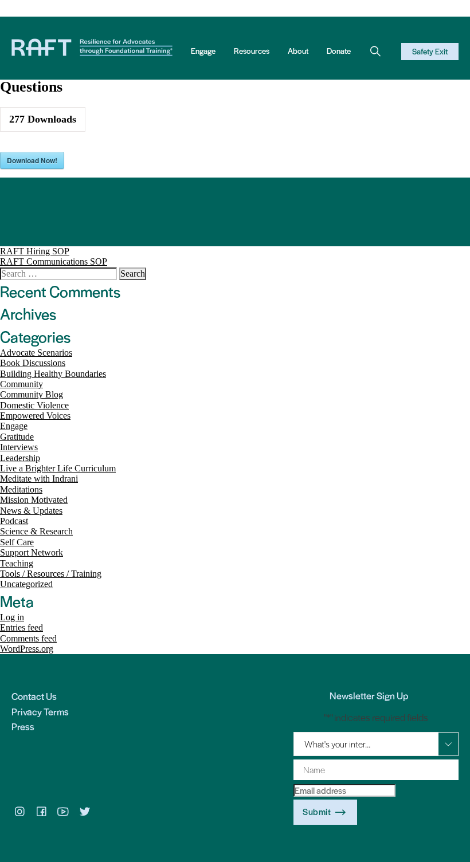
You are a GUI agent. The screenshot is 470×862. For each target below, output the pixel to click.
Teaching (16, 563)
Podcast (14, 521)
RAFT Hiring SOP (34, 251)
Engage (203, 50)
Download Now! (32, 160)
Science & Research (36, 531)
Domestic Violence (34, 405)
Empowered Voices (35, 415)
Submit (317, 811)
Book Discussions (32, 363)
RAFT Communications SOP (53, 261)
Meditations (21, 489)
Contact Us (34, 696)
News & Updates (31, 510)
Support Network (31, 552)
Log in (12, 617)
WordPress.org (26, 649)
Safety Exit (430, 51)
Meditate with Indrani (39, 478)
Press (22, 726)
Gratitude (17, 437)
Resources (251, 50)
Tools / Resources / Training (50, 573)
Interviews (19, 447)
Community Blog (31, 394)
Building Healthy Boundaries (53, 374)
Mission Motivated (34, 500)
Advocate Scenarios (36, 352)
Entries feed (21, 627)
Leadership (20, 458)
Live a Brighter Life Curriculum (58, 468)
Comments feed (28, 638)
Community (21, 384)
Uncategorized (26, 584)
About (298, 50)
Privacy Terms (40, 711)
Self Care (17, 542)
